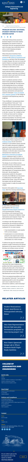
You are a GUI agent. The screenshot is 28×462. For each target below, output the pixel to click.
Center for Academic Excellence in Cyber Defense (11, 379)
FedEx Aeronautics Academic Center (8, 382)
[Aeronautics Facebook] (2, 429)
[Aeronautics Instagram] (9, 429)
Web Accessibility (5, 406)
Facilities (3, 378)
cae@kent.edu (4, 422)
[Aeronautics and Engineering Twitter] (5, 429)
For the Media (4, 392)
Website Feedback (5, 394)
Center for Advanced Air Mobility (8, 381)
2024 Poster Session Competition (15, 209)
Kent (3, 26)
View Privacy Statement (7, 459)
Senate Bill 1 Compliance (6, 405)
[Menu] (24, 2)
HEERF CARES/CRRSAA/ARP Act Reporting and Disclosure (13, 402)
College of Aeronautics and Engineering (14, 7)
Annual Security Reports (6, 399)
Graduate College (6, 141)
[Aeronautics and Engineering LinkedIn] (7, 429)
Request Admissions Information (8, 391)
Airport (2, 376)
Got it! (23, 457)
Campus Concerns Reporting (7, 400)
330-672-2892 (4, 417)
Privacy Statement (5, 403)
